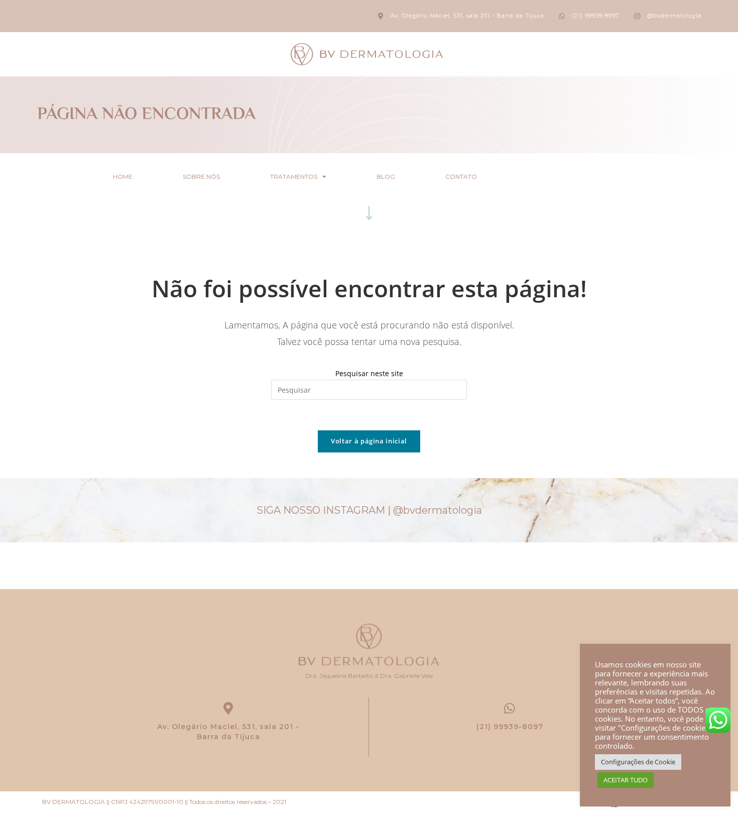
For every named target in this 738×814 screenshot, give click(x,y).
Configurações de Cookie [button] (638, 761)
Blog (386, 176)
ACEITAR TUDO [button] (625, 779)
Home (123, 176)
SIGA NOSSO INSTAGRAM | (369, 510)
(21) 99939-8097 (509, 726)
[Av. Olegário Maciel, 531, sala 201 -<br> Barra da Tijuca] (228, 708)
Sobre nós (201, 176)
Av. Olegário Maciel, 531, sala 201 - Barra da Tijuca (228, 731)
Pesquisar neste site (369, 373)
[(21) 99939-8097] (510, 708)
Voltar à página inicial (369, 440)
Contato (461, 176)
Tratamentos (293, 176)
